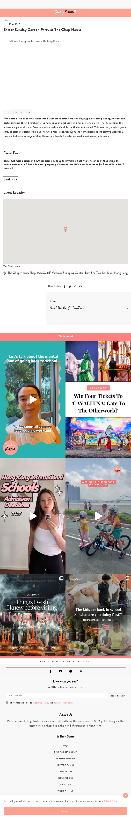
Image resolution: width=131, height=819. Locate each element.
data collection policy (63, 703)
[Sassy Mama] (65, 12)
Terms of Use (65, 778)
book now (11, 179)
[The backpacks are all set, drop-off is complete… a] (98, 615)
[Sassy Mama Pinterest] (80, 671)
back (7, 20)
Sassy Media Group (65, 752)
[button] (65, 229)
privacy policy (42, 703)
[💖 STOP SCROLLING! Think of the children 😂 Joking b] (98, 516)
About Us (65, 784)
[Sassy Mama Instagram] (70, 671)
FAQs (65, 745)
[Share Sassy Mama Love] (80, 286)
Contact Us (65, 771)
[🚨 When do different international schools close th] (33, 516)
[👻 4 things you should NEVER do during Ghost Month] (33, 615)
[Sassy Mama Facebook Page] (50, 671)
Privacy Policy (65, 765)
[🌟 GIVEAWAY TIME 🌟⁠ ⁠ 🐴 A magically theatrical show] (98, 399)
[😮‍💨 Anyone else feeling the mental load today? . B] (33, 399)
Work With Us (65, 791)
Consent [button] (65, 811)
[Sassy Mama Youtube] (60, 671)
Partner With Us (65, 758)
